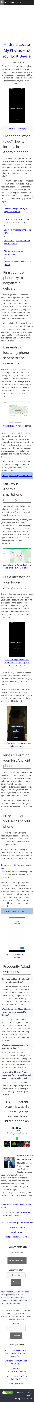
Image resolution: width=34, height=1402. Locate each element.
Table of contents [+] (17, 129)
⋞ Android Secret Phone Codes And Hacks (16, 1206)
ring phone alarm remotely (17, 1237)
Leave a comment (17, 1260)
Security (23, 62)
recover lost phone (17, 1227)
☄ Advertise (27, 1398)
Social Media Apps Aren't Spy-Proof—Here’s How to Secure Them (16, 1353)
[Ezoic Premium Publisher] (7, 1394)
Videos (20, 1392)
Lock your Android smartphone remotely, (17, 231)
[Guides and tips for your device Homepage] (2, 2)
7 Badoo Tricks (17, 1384)
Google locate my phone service (18, 475)
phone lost (28, 1222)
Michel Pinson (24, 1159)
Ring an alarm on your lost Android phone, (15, 252)
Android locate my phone (12, 1222)
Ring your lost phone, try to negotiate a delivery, (15, 210)
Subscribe (16, 1335)
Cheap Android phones (18, 911)
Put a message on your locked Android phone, (17, 242)
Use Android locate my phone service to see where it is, (16, 221)
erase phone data (16, 1232)
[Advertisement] (17, 22)
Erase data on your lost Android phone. (17, 263)
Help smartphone (13, 2)
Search (16, 1282)
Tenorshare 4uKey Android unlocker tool (16, 866)
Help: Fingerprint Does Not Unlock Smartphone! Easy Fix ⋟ (15, 1214)
